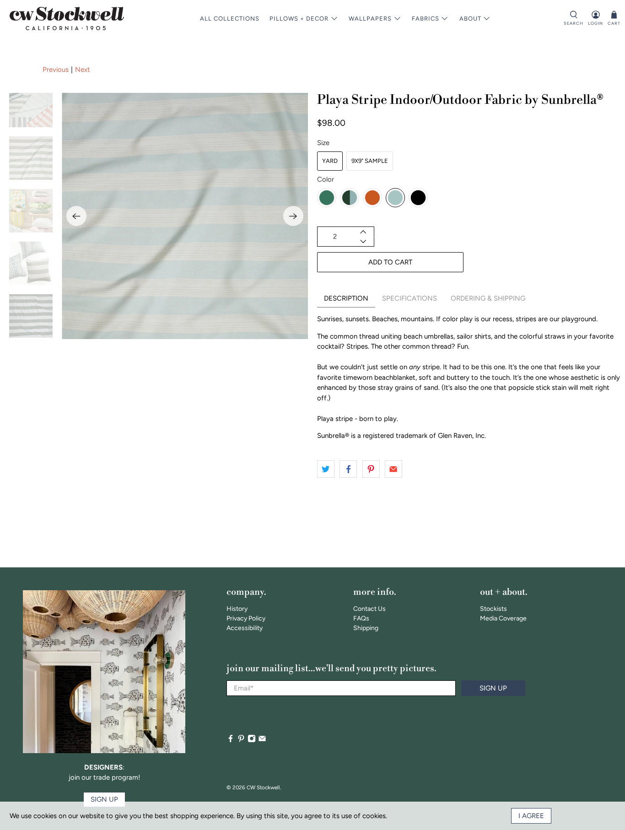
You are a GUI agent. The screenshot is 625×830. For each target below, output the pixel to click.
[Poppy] (372, 197)
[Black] (418, 197)
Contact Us (369, 609)
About (470, 18)
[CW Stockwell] (67, 18)
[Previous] (76, 216)
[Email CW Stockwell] (262, 740)
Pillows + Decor (299, 18)
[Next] (293, 216)
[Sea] (395, 197)
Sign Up (493, 688)
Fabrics (425, 18)
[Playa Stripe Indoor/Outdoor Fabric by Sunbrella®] (185, 216)
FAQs (361, 618)
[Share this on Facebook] (348, 469)
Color (325, 179)
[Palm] (326, 197)
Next (82, 69)
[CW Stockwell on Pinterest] (241, 740)
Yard (330, 160)
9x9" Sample (369, 160)
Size (323, 143)
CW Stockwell (263, 787)
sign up (104, 799)
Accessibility (244, 628)
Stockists (493, 609)
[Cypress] (349, 197)
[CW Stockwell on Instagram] (252, 740)
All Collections (229, 18)
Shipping (365, 628)
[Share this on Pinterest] (371, 469)
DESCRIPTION (346, 298)
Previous (56, 69)
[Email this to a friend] (393, 469)
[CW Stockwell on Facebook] (230, 740)
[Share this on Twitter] (325, 469)
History (237, 609)
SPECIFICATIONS (409, 298)
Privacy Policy (245, 618)
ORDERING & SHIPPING (488, 298)
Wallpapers (370, 18)
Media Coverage (503, 618)
